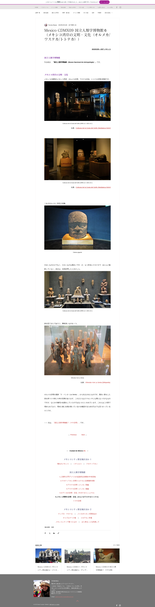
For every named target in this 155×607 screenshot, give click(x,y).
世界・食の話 (65, 12)
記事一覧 (37, 12)
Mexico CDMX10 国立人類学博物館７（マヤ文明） (106, 568)
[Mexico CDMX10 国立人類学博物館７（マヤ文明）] (107, 555)
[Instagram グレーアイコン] (120, 7)
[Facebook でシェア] (45, 533)
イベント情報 (76, 12)
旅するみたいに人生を (54, 604)
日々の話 (86, 12)
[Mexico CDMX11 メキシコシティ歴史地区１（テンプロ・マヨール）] (78, 555)
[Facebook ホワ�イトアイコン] (117, 605)
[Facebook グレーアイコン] (117, 7)
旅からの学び (55, 12)
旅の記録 (46, 12)
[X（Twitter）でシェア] (49, 533)
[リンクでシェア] (58, 533)
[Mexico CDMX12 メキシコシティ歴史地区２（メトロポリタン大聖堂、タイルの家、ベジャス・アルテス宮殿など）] (48, 555)
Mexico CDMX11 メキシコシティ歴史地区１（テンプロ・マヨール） (77, 569)
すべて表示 (116, 545)
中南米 (99, 12)
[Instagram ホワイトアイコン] (120, 605)
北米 (93, 12)
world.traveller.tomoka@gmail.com (64, 596)
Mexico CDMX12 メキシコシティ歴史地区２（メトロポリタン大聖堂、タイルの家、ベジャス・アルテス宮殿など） (48, 569)
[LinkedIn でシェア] (54, 533)
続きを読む (108, 12)
